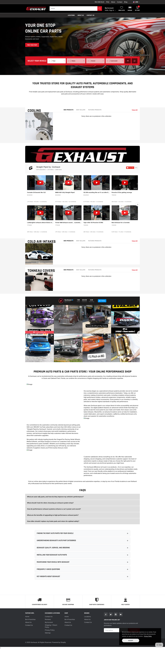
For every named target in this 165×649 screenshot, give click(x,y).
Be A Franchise (30, 619)
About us (81, 15)
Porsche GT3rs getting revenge (122, 192)
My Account (49, 622)
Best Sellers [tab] (80, 110)
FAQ (107, 2)
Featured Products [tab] (94, 110)
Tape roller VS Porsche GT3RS (93, 222)
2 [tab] (39, 137)
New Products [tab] (68, 110)
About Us (28, 622)
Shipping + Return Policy (51, 626)
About (113, 2)
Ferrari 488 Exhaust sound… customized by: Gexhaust (68, 222)
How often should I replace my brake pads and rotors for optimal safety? (53, 521)
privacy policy (148, 636)
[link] (106, 614)
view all (134, 110)
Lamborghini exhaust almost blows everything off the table (40, 222)
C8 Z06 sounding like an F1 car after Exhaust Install (96, 192)
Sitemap (48, 633)
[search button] (99, 8)
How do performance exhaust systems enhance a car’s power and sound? (54, 509)
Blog (125, 2)
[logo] (36, 8)
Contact (119, 2)
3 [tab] (41, 137)
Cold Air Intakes (42, 241)
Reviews (48, 619)
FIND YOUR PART (32, 45)
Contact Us (90, 15)
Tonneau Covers (41, 270)
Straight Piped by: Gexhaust (48, 167)
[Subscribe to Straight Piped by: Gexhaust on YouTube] (132, 168)
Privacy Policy (50, 630)
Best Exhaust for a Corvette (121, 222)
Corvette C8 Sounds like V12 (36, 192)
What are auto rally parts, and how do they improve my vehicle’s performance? (55, 497)
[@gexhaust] (61, 301)
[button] (130, 8)
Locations (71, 15)
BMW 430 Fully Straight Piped (65, 192)
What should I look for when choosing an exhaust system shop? (50, 503)
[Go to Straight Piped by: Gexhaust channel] (31, 168)
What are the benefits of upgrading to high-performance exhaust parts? (53, 515)
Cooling (34, 110)
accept (130, 641)
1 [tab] (36, 137)
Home (27, 616)
